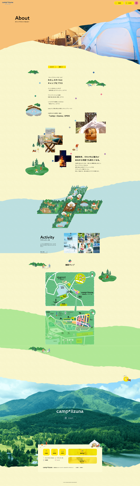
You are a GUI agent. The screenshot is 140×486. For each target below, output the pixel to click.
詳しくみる (42, 251)
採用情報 (81, 467)
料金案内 (119, 3)
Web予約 (129, 3)
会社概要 (77, 467)
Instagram (70, 418)
